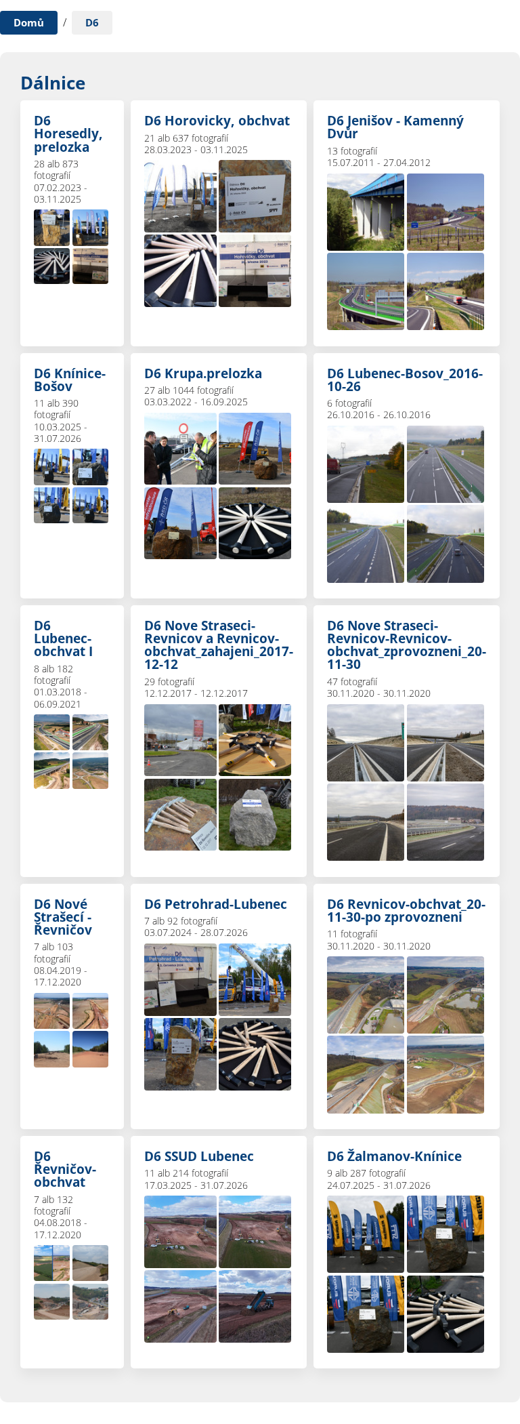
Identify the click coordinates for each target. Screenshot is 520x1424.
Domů (29, 22)
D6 (92, 22)
